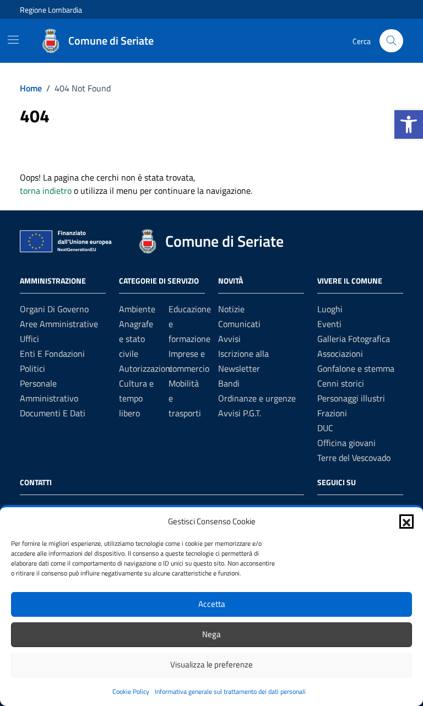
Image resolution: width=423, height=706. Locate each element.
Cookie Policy (130, 691)
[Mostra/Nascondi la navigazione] (13, 39)
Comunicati (239, 323)
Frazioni (332, 413)
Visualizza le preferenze (211, 664)
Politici (32, 368)
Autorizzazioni (145, 368)
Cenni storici (340, 383)
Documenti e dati (52, 413)
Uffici (29, 338)
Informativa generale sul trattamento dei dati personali (230, 691)
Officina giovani (346, 442)
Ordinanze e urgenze (257, 398)
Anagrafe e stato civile (136, 338)
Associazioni (340, 353)
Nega (211, 634)
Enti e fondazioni (52, 353)
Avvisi (229, 338)
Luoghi (330, 309)
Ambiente (137, 309)
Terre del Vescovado (354, 457)
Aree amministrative (59, 323)
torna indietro (46, 190)
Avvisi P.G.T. (239, 413)
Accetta (211, 604)
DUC (325, 428)
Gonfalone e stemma (355, 368)
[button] (408, 124)
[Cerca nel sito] (391, 41)
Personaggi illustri (351, 398)
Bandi (229, 383)
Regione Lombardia (51, 9)
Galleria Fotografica (353, 338)
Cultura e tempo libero (136, 398)
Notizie (231, 309)
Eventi (329, 323)
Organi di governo (54, 309)
